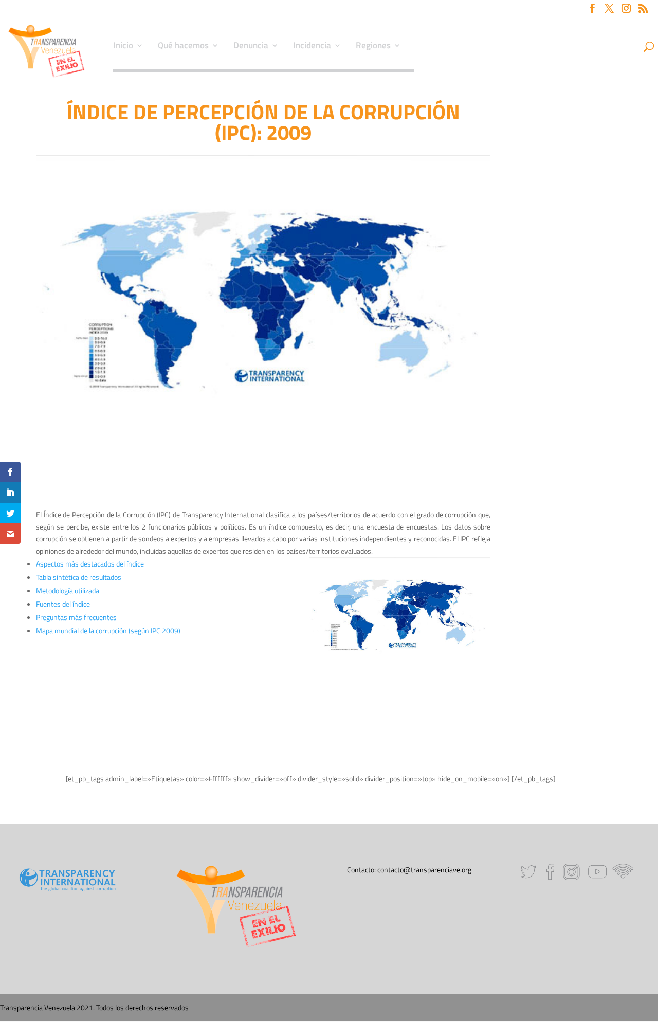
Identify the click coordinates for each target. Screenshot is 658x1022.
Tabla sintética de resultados (79, 577)
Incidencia (312, 47)
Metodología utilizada (68, 590)
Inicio (123, 47)
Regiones (373, 47)
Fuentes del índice (64, 603)
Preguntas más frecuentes (76, 617)
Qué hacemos (183, 47)
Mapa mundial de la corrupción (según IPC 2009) (108, 630)
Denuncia (250, 47)
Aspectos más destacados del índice (90, 563)
